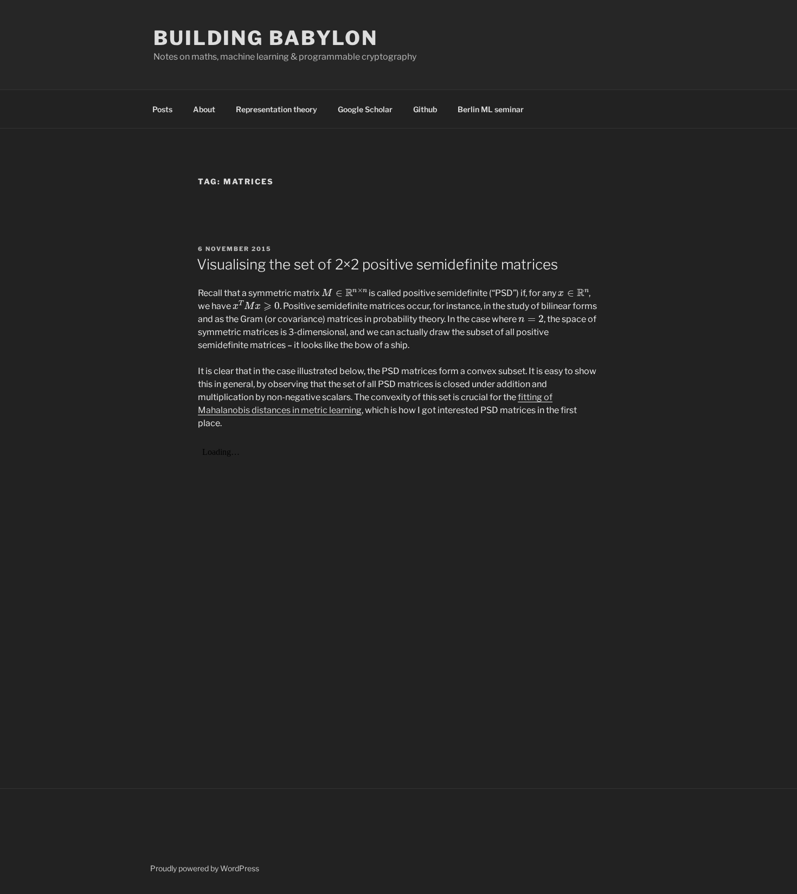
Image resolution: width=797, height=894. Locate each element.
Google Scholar (365, 109)
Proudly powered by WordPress (204, 868)
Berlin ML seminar (491, 109)
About (204, 109)
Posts (162, 109)
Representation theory (276, 109)
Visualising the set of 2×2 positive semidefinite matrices (377, 264)
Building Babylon (265, 38)
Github (425, 109)
